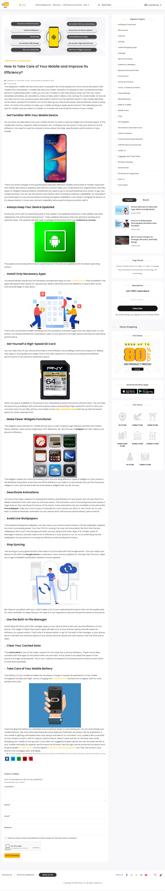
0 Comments (11, 84)
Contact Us (7, 875)
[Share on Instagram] (31, 759)
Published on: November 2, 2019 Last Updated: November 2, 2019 (30, 81)
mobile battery (59, 678)
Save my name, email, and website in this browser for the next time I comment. (42, 838)
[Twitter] (131, 875)
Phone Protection (72, 754)
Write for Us (48, 875)
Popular (129, 200)
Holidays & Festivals (127, 24)
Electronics (57, 5)
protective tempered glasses (62, 747)
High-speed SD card (65, 409)
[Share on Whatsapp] (19, 759)
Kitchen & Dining (125, 162)
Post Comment (12, 855)
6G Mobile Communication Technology (138, 270)
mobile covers (26, 747)
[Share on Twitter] (13, 759)
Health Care (123, 110)
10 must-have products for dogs (129, 266)
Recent (146, 200)
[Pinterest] (136, 875)
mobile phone (78, 280)
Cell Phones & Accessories (72, 5)
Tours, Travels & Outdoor (129, 87)
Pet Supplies (123, 122)
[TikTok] (161, 875)
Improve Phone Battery (57, 754)
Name (7, 805)
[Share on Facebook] (7, 759)
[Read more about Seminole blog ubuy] (5, 5)
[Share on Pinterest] (25, 759)
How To (121, 179)
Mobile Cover (83, 754)
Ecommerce (123, 76)
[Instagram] (141, 875)
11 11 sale (146, 266)
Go (98, 5)
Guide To (122, 150)
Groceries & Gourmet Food (130, 127)
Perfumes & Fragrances (128, 173)
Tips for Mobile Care (29, 754)
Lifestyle (122, 53)
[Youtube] (146, 875)
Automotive (123, 167)
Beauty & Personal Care (128, 70)
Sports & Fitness (125, 59)
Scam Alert (123, 185)
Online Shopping (15, 754)
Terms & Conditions (25, 875)
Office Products (125, 133)
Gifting (121, 41)
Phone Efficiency (43, 754)
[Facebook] (127, 875)
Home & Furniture (125, 82)
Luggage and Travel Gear (129, 156)
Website (8, 827)
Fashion (121, 36)
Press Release (124, 93)
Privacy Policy (153, 314)
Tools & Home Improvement (130, 139)
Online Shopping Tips (43, 5)
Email (7, 816)
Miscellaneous (124, 99)
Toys (120, 116)
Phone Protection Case (97, 754)
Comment (9, 786)
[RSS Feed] (155, 875)
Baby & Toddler (125, 104)
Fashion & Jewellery (126, 64)
